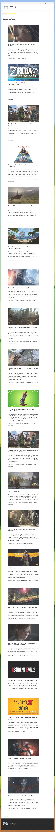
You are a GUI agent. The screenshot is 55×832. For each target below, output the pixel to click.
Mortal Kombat (23, 580)
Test (16, 502)
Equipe (37, 3)
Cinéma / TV (14, 808)
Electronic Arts (27, 382)
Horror (17, 341)
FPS (12, 300)
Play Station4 (32, 341)
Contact (48, 3)
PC (25, 260)
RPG (15, 58)
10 (5, 816)
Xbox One (28, 260)
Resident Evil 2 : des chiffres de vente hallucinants (22, 680)
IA (24, 260)
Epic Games (21, 423)
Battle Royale (22, 300)
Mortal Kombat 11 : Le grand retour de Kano (20, 568)
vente (27, 300)
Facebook (4, 3)
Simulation (29, 11)
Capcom (26, 808)
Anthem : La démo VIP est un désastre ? (19, 758)
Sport (35, 11)
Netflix (29, 808)
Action (8, 11)
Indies (40, 11)
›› (6, 816)
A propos (33, 3)
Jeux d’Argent (11, 14)
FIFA (22, 543)
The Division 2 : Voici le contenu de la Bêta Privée (22, 607)
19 (7, 816)
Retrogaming (46, 11)
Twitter (8, 3)
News (3, 11)
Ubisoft (23, 618)
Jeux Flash (4, 14)
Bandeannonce (26, 341)
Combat (13, 580)
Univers (35, 341)
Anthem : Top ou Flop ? (14, 491)
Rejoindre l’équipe (43, 3)
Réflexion (22, 11)
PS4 (31, 382)
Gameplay (30, 502)
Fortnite (25, 423)
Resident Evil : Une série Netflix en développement (23, 795)
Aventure (15, 11)
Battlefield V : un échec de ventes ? (18, 287)
